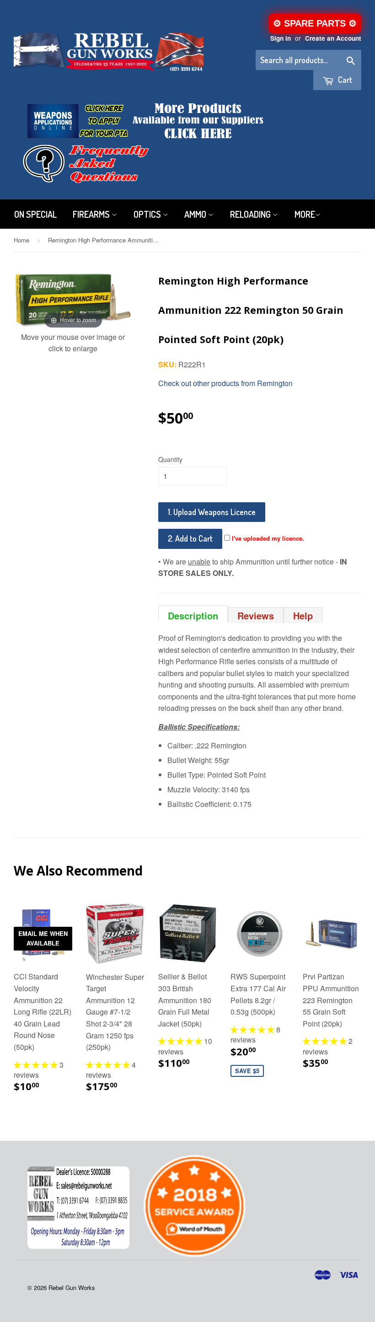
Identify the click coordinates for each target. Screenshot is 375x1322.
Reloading (251, 214)
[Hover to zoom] (73, 297)
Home (21, 240)
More (305, 214)
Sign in (280, 38)
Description (193, 615)
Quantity (170, 459)
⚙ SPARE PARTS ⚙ (315, 23)
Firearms (92, 214)
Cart (344, 80)
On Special (35, 214)
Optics (148, 214)
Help (303, 615)
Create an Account (333, 38)
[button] (36, 1064)
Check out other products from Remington (225, 383)
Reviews (255, 615)
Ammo (196, 214)
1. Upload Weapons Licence (212, 512)
